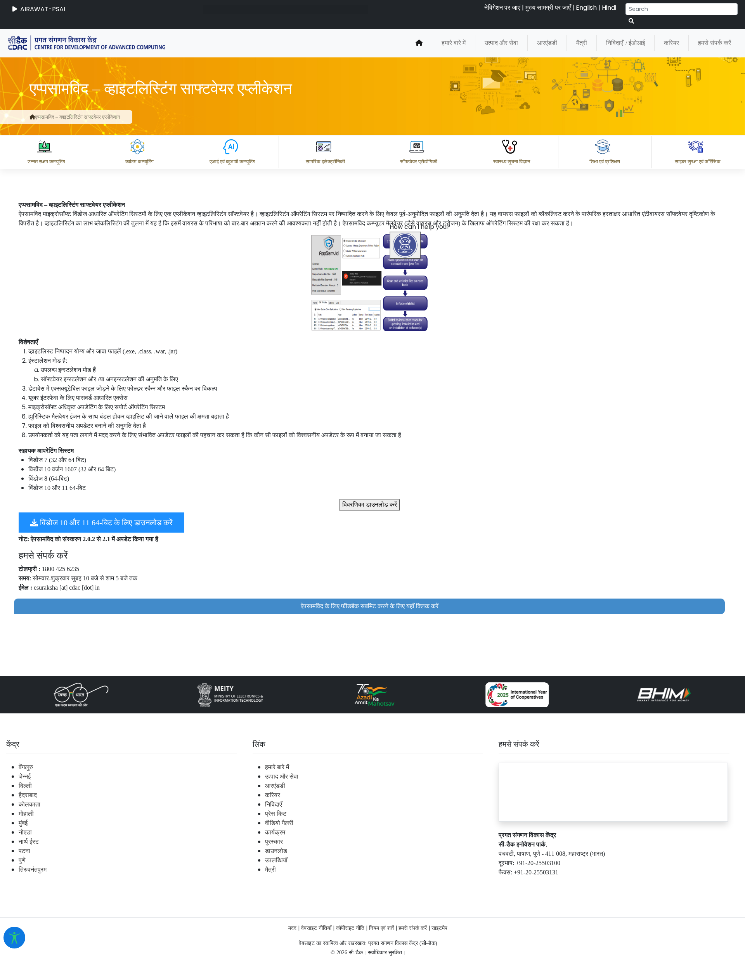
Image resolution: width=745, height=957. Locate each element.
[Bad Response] (476, 850)
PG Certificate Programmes (505, 884)
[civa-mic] (560, 928)
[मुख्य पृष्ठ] (419, 43)
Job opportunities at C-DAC (605, 884)
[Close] (439, 443)
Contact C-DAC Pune (696, 884)
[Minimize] (406, 443)
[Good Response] (445, 850)
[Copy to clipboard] (414, 850)
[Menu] (406, 411)
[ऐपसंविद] (369, 282)
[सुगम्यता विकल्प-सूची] (14, 937)
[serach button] (631, 21)
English (586, 7)
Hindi (609, 7)
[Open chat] (405, 245)
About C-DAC (427, 884)
